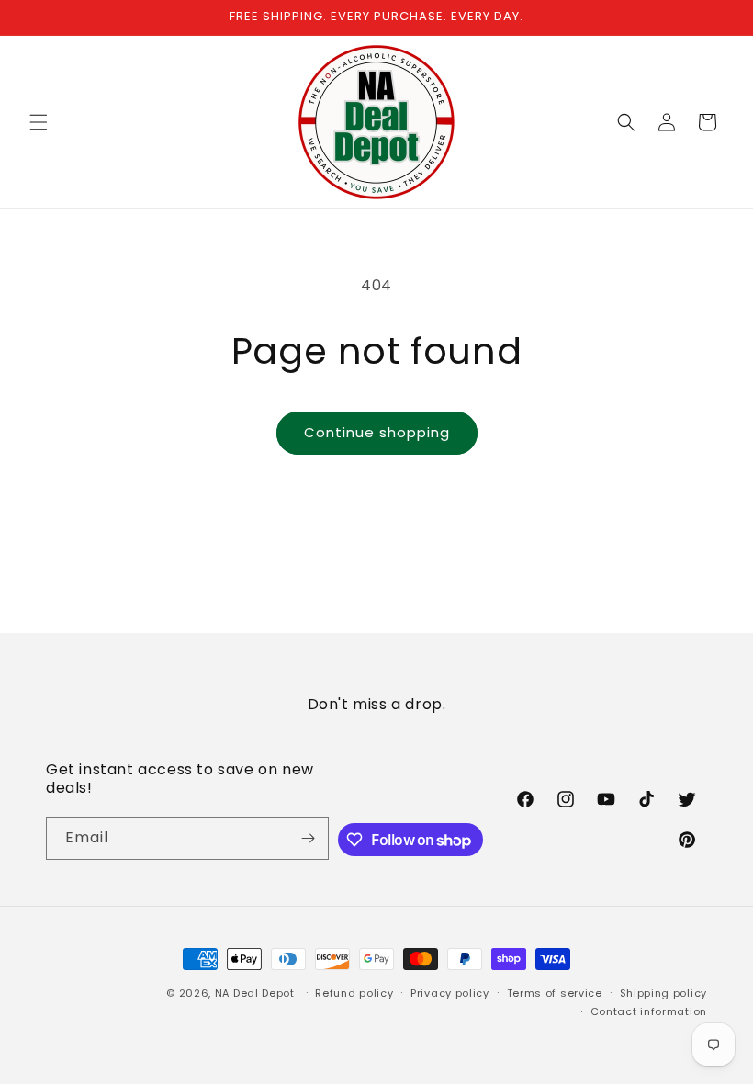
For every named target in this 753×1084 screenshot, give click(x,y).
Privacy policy (449, 993)
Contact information (648, 1011)
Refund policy (354, 993)
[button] (38, 122)
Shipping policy (664, 993)
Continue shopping (377, 432)
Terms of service (554, 993)
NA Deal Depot (255, 993)
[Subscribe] (307, 838)
